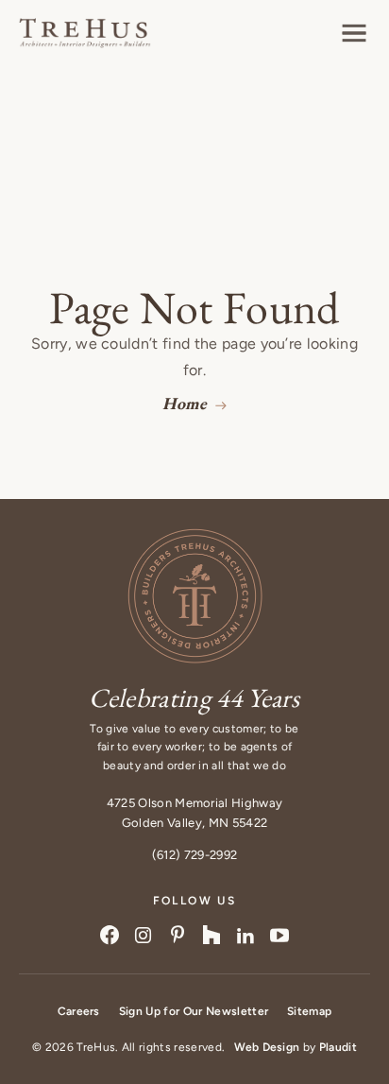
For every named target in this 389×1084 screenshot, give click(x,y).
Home (184, 403)
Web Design (266, 1047)
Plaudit (338, 1047)
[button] (354, 33)
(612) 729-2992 (194, 855)
